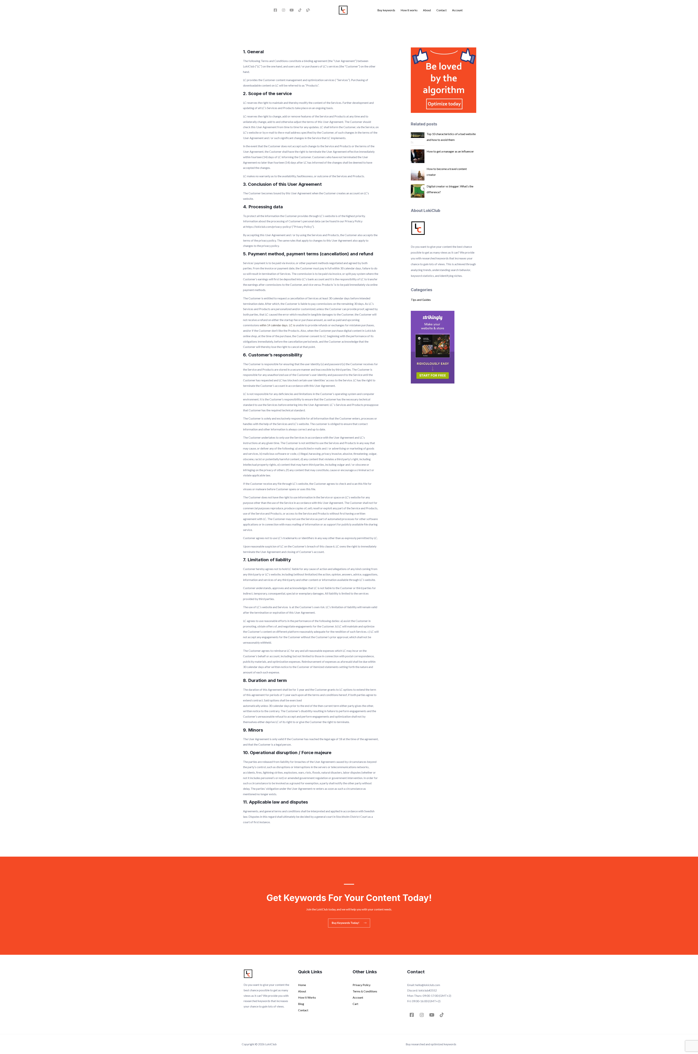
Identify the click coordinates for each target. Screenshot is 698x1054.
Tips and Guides (421, 299)
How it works (409, 10)
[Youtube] (291, 10)
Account (457, 10)
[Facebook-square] (275, 10)
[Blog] (308, 10)
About (427, 10)
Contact (441, 10)
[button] (349, 923)
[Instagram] (283, 10)
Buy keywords (386, 10)
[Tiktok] (300, 10)
